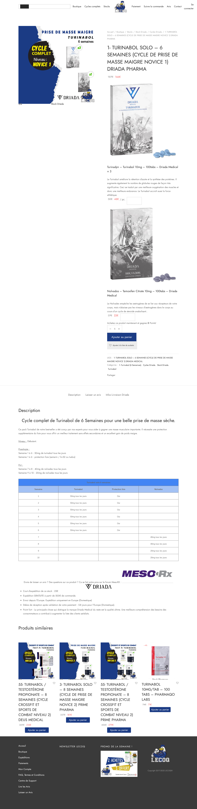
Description (74, 395)
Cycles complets (92, 6)
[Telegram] (125, 375)
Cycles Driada (156, 31)
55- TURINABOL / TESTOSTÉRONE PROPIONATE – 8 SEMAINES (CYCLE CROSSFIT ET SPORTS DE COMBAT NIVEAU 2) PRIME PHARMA (117, 702)
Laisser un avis (93, 395)
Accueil (110, 31)
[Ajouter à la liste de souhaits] (54, 683)
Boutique (77, 6)
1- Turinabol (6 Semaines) (130, 365)
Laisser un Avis (25, 792)
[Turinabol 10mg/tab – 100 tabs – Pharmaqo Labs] (160, 660)
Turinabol (112, 369)
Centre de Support (27, 780)
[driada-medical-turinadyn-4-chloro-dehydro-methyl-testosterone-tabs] (143, 120)
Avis (169, 6)
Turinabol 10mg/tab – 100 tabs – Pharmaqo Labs (158, 692)
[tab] (74, 395)
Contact (178, 6)
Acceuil (22, 745)
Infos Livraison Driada (117, 395)
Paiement (136, 6)
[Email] (129, 375)
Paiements (23, 763)
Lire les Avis (24, 786)
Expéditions (24, 757)
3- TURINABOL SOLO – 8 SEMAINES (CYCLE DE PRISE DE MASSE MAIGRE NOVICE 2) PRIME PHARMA (76, 697)
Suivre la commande (154, 6)
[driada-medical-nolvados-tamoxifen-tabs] (143, 244)
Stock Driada (141, 31)
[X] (121, 375)
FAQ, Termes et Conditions (31, 775)
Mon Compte (24, 769)
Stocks (107, 6)
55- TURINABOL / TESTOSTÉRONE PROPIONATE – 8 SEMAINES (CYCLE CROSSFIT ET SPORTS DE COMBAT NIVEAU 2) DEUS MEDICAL (34, 702)
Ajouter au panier (121, 337)
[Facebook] (118, 375)
